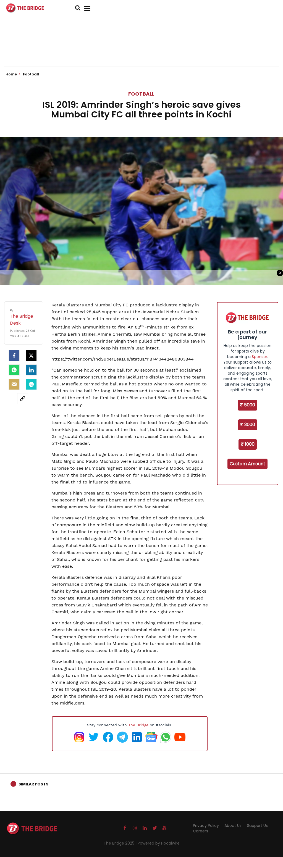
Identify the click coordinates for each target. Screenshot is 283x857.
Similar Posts (33, 784)
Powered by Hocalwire (159, 843)
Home (12, 74)
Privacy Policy (206, 825)
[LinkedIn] (31, 369)
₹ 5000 (247, 405)
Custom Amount (247, 464)
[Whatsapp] (14, 369)
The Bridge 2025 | (121, 843)
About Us (233, 825)
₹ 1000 (248, 444)
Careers (200, 831)
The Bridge (138, 725)
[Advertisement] (141, 50)
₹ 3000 (247, 424)
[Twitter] (31, 355)
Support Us (257, 825)
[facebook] (14, 355)
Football (141, 93)
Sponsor (259, 356)
